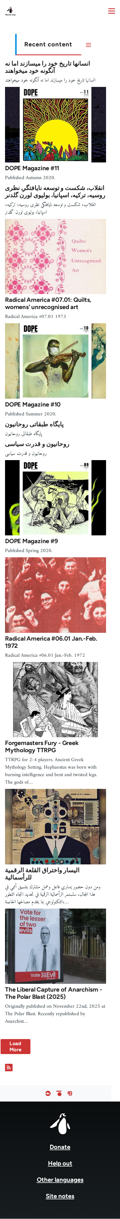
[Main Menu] (112, 11)
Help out (60, 1163)
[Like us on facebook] (48, 1093)
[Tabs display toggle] (88, 44)
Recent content (48, 44)
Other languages (60, 1179)
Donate (60, 1147)
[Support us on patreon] (59, 1093)
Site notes (60, 1196)
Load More (15, 1046)
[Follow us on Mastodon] (69, 1093)
